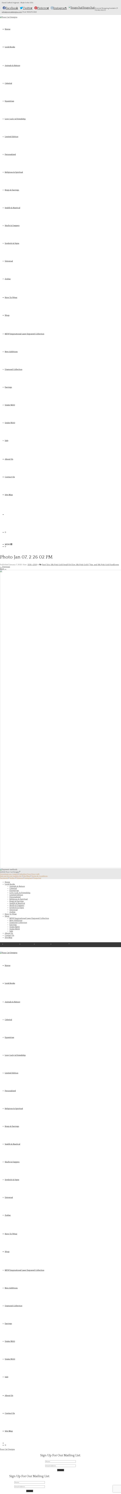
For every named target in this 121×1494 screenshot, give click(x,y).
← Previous (5, 567)
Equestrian (9, 101)
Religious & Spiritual (14, 172)
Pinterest (19, 878)
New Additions (11, 352)
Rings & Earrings (12, 190)
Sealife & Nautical (12, 208)
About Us (9, 933)
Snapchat (37, 878)
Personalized (10, 154)
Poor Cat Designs (7, 1449)
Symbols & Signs (12, 243)
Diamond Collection (13, 369)
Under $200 (10, 405)
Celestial (8, 83)
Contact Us (9, 935)
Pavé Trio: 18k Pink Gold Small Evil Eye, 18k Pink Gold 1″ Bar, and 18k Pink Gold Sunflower (80, 565)
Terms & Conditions (39, 876)
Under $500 (10, 423)
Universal (9, 261)
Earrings (8, 387)
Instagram (28, 878)
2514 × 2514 (32, 565)
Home (7, 882)
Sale (6, 440)
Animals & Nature (12, 65)
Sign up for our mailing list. (11, 876)
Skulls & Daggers (12, 225)
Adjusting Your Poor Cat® (29, 874)
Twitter (12, 878)
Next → (3, 569)
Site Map (26, 876)
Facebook (4, 878)
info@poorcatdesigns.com (12, 12)
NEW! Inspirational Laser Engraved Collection (24, 334)
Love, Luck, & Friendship (15, 119)
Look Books (10, 884)
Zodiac (8, 279)
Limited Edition (11, 137)
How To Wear (11, 914)
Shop (7, 916)
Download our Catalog (9, 874)
